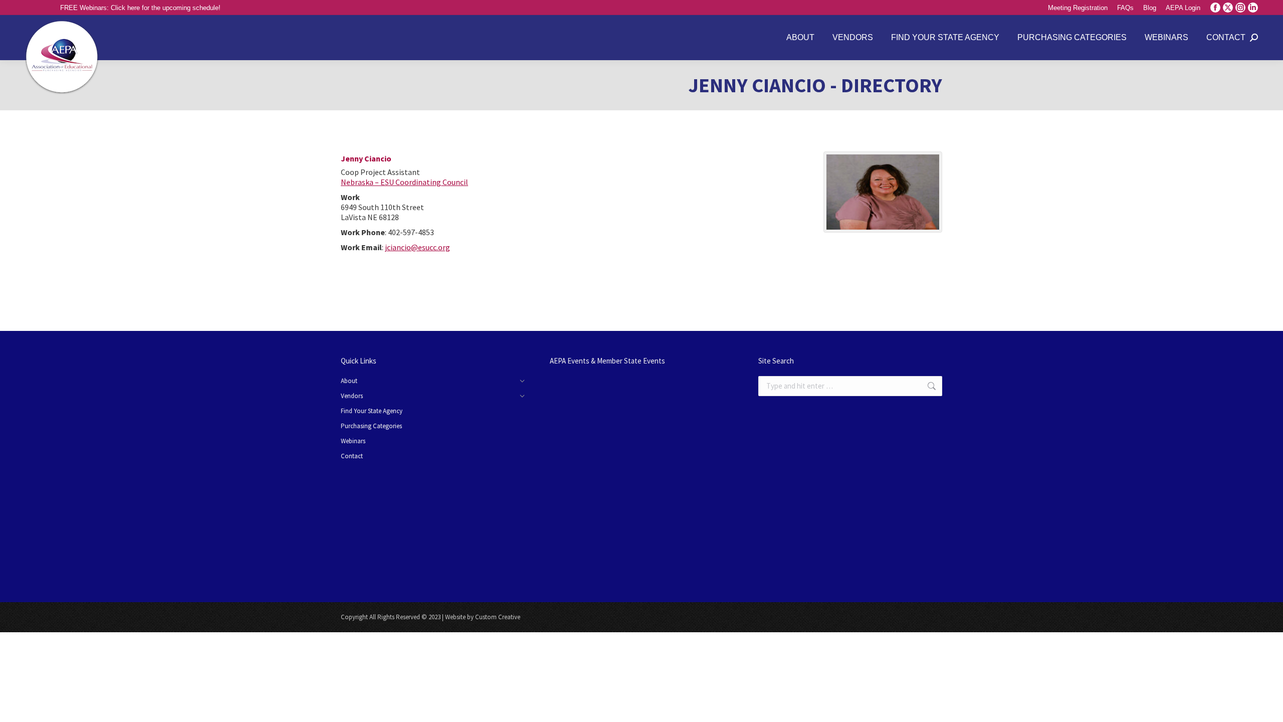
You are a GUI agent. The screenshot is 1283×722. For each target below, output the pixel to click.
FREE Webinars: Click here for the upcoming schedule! (140, 8)
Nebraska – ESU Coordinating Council (404, 182)
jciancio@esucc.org (417, 247)
